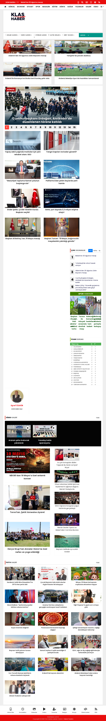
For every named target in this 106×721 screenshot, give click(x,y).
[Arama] (82, 2)
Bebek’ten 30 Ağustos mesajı (32, 2)
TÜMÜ (97, 418)
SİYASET (30, 7)
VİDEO (95, 7)
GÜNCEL (11, 7)
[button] (102, 7)
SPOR (38, 7)
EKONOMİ (21, 7)
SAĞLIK (70, 7)
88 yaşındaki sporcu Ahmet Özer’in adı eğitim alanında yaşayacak (98, 326)
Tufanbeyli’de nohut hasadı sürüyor (83, 264)
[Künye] (95, 2)
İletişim (64, 712)
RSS (96, 712)
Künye (74, 712)
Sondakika (22, 712)
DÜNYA (62, 7)
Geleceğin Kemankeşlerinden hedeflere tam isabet (82, 321)
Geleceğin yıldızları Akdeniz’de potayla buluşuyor (90, 321)
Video (44, 712)
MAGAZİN (46, 7)
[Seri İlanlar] (91, 2)
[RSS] (99, 2)
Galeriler (34, 712)
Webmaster (85, 712)
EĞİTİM (54, 7)
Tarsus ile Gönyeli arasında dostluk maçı (74, 322)
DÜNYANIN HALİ (17, 407)
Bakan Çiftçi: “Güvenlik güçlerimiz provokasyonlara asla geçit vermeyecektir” (85, 287)
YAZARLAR (79, 7)
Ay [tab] (99, 250)
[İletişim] (87, 2)
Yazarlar (54, 712)
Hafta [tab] (95, 250)
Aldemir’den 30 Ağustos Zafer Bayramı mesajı (84, 272)
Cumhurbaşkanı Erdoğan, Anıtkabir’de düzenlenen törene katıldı (42, 120)
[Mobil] (78, 2)
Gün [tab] (90, 250)
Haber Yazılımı (68, 719)
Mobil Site (10, 712)
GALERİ (88, 7)
